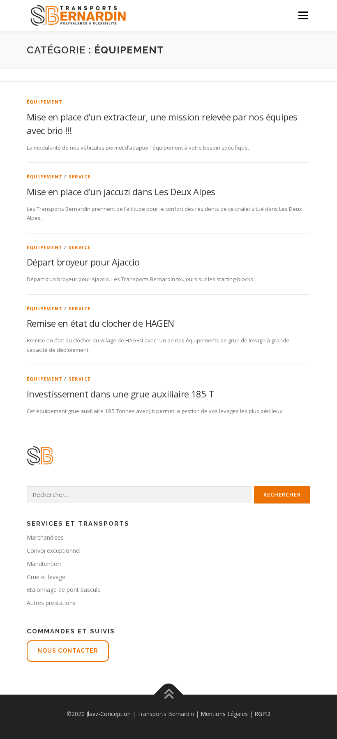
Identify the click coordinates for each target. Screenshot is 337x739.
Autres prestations (51, 603)
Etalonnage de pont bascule (64, 590)
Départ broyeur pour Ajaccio (83, 262)
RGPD (262, 714)
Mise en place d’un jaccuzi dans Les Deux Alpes (121, 191)
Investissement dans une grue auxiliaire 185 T (120, 394)
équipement (44, 102)
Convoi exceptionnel (54, 550)
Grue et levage (46, 577)
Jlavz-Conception (108, 714)
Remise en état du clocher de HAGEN (100, 323)
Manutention (44, 564)
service (79, 176)
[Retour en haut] (168, 694)
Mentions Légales (224, 714)
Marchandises (45, 537)
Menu (303, 15)
